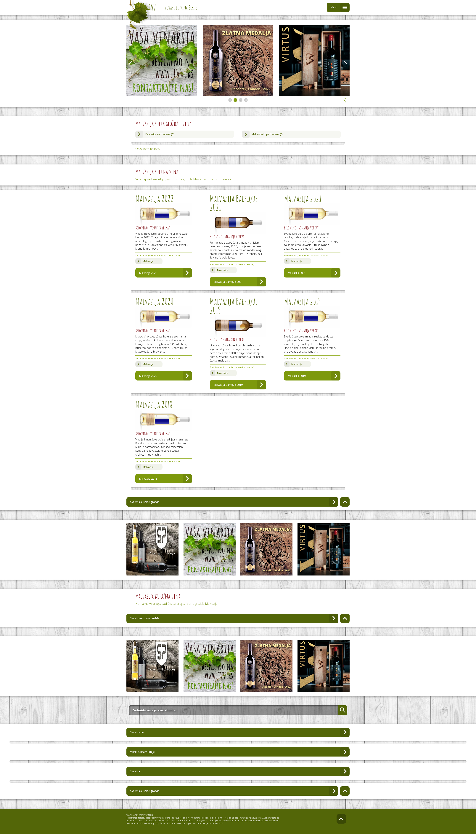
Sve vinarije (137, 732)
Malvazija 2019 (297, 376)
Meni (334, 7)
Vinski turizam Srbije (142, 752)
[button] (346, 64)
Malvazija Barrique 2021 (228, 281)
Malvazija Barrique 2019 (228, 384)
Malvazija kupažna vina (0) (267, 134)
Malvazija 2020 (148, 376)
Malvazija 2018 (148, 478)
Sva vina (135, 771)
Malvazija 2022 (148, 273)
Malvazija (148, 261)
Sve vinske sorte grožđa (144, 502)
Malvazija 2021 (297, 273)
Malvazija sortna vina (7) (159, 134)
